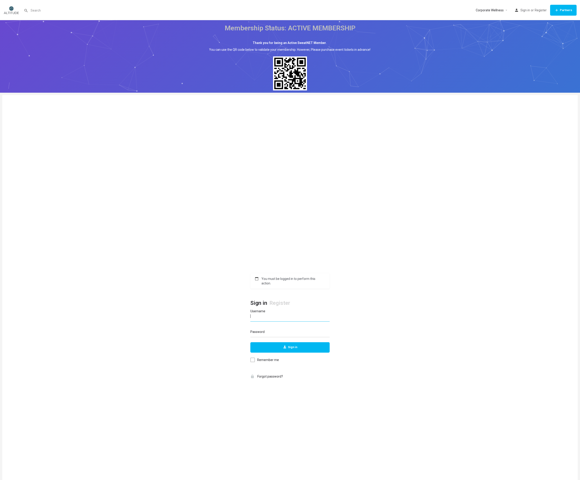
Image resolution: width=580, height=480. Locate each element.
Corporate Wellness (490, 10)
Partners (566, 10)
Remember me (268, 360)
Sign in (525, 10)
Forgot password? (270, 376)
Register (541, 10)
